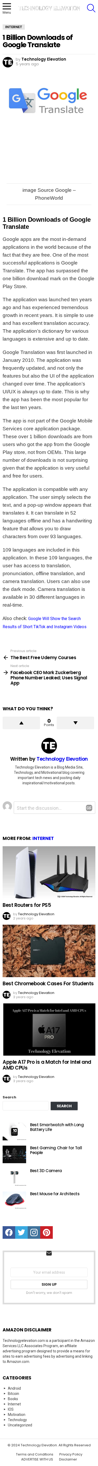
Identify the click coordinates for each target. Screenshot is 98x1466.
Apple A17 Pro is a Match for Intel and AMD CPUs (47, 1065)
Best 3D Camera (46, 1170)
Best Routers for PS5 (27, 905)
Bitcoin (13, 1393)
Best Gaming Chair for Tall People (56, 1150)
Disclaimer (68, 1459)
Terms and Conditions (34, 1454)
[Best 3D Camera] (14, 1177)
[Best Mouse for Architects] (14, 1200)
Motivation (16, 1414)
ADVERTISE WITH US (37, 1459)
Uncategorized (20, 1425)
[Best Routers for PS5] (49, 872)
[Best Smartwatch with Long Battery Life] (14, 1131)
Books (13, 1399)
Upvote (21, 723)
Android (14, 1388)
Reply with (89, 808)
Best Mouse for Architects (55, 1194)
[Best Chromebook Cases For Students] (49, 951)
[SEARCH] (91, 8)
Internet (43, 838)
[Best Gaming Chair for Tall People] (14, 1154)
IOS (11, 1409)
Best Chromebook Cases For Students (48, 983)
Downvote (75, 723)
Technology (17, 1420)
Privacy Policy (70, 1454)
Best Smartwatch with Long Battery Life (57, 1127)
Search (9, 1097)
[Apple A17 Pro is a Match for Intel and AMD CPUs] (49, 1029)
